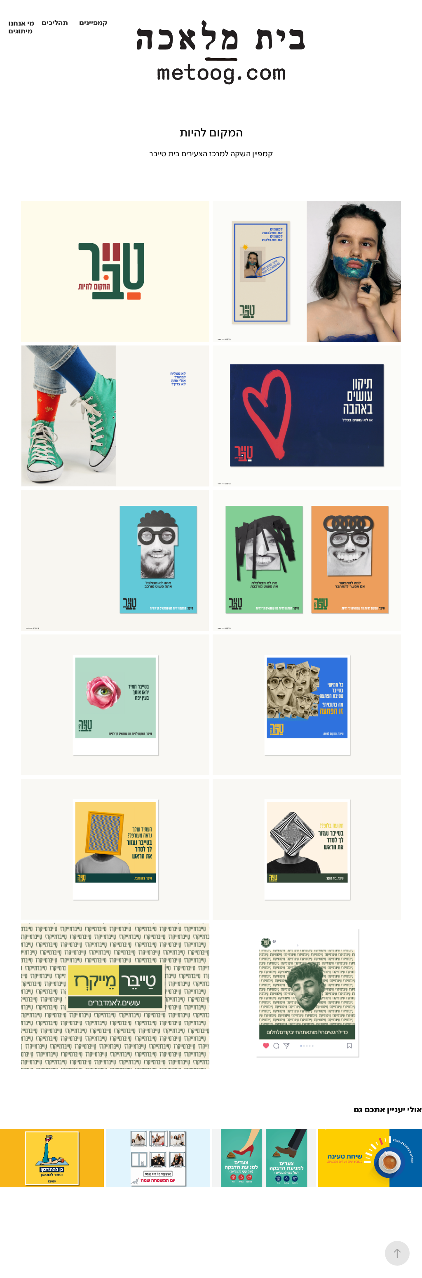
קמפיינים (93, 23)
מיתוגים (20, 32)
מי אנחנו (21, 24)
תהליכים (55, 23)
